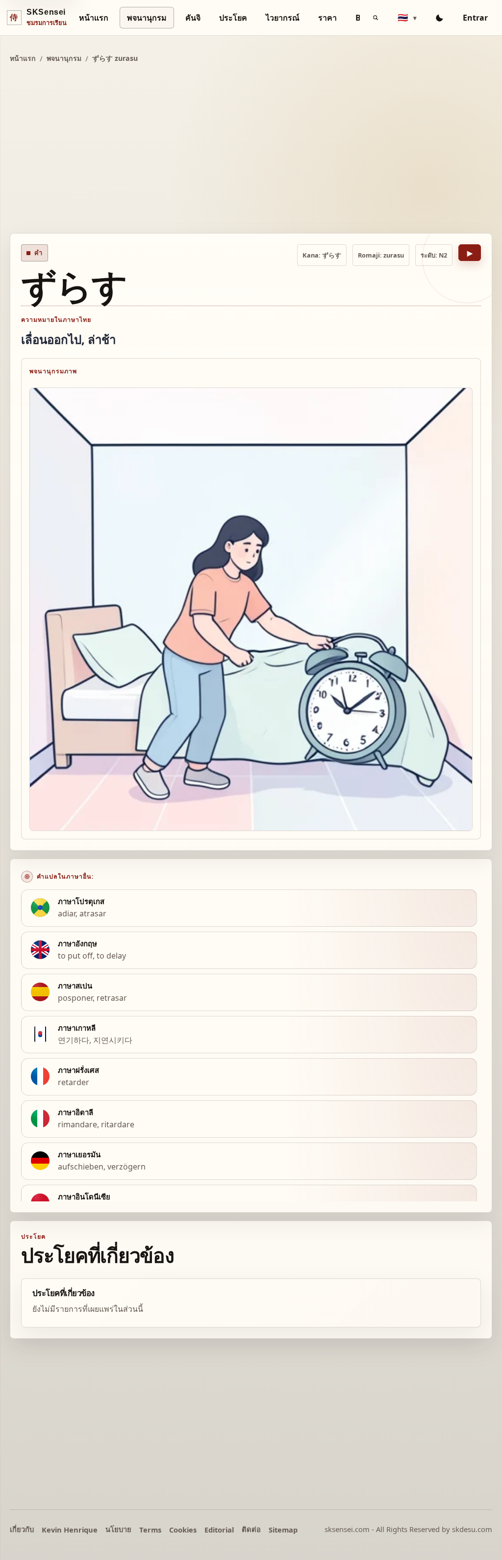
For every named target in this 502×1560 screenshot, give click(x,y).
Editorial (219, 1529)
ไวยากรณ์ (283, 17)
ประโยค (233, 17)
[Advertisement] (251, 149)
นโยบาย (118, 1529)
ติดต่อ (251, 1529)
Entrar (475, 17)
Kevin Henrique (70, 1529)
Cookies (183, 1529)
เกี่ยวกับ (22, 1529)
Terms (150, 1529)
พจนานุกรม (147, 17)
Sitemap (283, 1529)
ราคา (327, 17)
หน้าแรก (93, 17)
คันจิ (193, 17)
